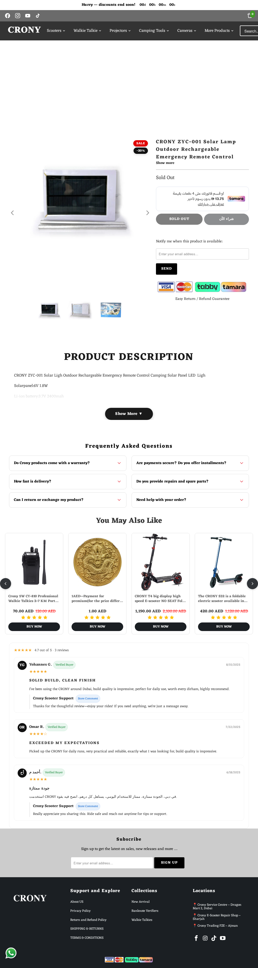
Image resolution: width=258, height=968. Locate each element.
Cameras (184, 30)
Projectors (118, 30)
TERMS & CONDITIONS (87, 938)
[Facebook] (7, 15)
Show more (165, 163)
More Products (217, 30)
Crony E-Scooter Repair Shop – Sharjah (217, 917)
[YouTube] (27, 15)
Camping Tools (152, 30)
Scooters (54, 30)
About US (76, 902)
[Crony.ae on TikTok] (214, 938)
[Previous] (13, 213)
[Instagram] (17, 15)
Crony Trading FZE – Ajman (218, 926)
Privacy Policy (80, 911)
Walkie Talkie (86, 30)
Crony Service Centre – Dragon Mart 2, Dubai (217, 906)
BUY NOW (34, 627)
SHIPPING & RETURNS (87, 929)
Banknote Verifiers (145, 911)
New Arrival (141, 902)
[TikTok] (37, 15)
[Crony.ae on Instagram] (205, 938)
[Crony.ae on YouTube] (223, 938)
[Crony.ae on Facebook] (196, 938)
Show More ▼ (129, 413)
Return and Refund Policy (88, 920)
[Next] (147, 213)
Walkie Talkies (142, 920)
